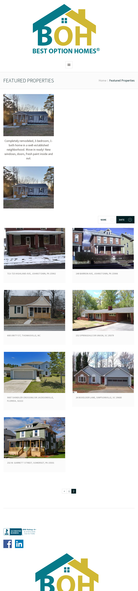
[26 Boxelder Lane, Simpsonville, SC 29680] (103, 372)
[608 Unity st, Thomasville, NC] (34, 310)
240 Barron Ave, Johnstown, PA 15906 (97, 273)
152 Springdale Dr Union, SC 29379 (95, 335)
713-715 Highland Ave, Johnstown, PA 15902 (31, 273)
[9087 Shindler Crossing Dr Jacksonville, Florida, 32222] (34, 372)
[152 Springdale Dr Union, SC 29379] (103, 310)
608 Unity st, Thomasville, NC (23, 335)
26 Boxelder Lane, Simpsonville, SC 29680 (99, 397)
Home (102, 80)
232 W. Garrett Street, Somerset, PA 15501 (30, 462)
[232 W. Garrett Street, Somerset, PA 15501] (34, 438)
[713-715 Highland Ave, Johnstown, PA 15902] (34, 248)
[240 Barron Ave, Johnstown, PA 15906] (103, 248)
